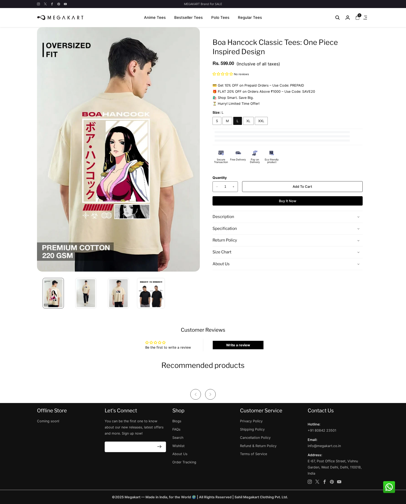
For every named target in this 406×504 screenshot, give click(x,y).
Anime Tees (155, 17)
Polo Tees (220, 17)
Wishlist (178, 446)
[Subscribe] (159, 447)
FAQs (176, 429)
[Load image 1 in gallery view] (53, 293)
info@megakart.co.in (324, 446)
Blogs (176, 421)
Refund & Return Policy (258, 446)
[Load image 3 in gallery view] (118, 293)
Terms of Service (253, 454)
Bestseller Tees (188, 17)
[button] (223, 74)
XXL (261, 121)
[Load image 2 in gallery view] (86, 293)
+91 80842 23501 (322, 430)
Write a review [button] (238, 345)
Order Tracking (184, 462)
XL (248, 121)
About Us (179, 454)
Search (177, 437)
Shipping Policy (252, 429)
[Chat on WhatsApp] (389, 487)
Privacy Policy (251, 421)
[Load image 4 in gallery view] (151, 293)
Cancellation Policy (255, 437)
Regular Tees (250, 17)
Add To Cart (302, 186)
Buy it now (287, 201)
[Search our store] (337, 17)
